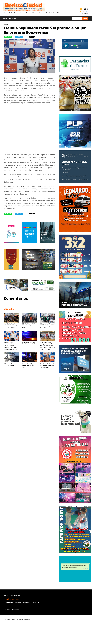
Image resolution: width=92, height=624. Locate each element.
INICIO (5, 18)
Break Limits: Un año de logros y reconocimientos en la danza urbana (11, 325)
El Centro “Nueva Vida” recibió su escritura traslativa (28, 325)
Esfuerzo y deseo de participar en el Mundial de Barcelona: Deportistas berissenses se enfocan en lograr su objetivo (47, 345)
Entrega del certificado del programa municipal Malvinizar (47, 325)
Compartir (8, 37)
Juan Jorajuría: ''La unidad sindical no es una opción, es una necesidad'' (47, 365)
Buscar (85, 18)
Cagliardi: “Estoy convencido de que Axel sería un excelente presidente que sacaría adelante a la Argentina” (10, 345)
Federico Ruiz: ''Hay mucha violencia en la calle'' (28, 365)
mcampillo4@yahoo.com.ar (12, 599)
